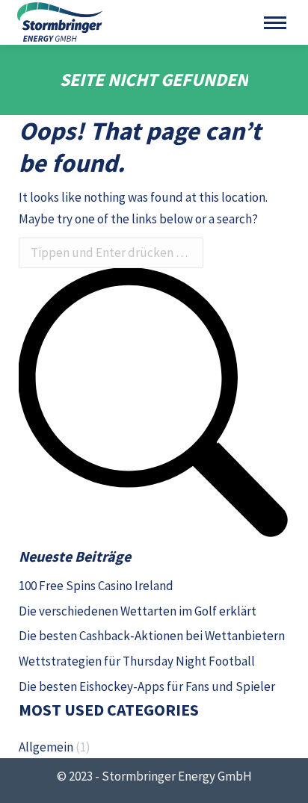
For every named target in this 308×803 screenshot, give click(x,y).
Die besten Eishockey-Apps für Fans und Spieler (147, 686)
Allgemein (46, 747)
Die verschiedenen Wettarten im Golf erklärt (137, 611)
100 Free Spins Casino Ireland (96, 585)
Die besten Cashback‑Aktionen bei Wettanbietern (152, 635)
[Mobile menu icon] (275, 22)
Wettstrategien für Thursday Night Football (137, 661)
